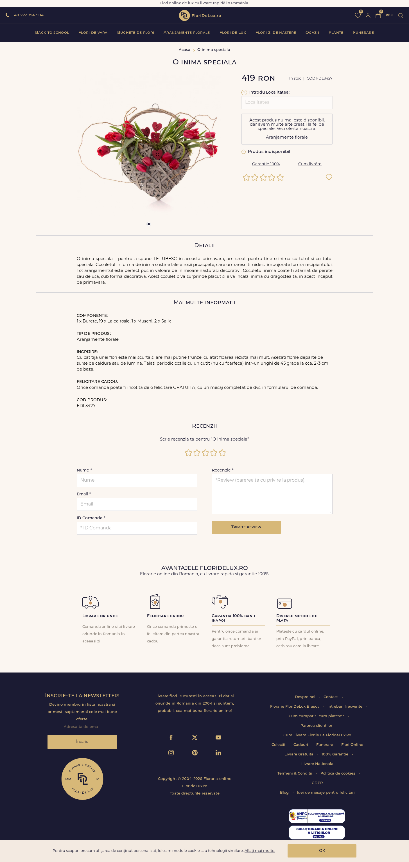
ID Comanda (91, 518)
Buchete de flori (135, 33)
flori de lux (200, 15)
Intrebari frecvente (345, 706)
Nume (84, 470)
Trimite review (246, 527)
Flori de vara (93, 33)
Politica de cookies (338, 773)
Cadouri (301, 745)
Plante (336, 33)
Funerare (363, 33)
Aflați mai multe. (260, 851)
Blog (285, 793)
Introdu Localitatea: (266, 93)
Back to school (52, 33)
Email (84, 494)
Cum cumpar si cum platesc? (317, 716)
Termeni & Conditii (295, 773)
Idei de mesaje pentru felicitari (326, 793)
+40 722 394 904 (28, 15)
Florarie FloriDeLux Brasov (295, 706)
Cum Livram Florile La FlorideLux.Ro (317, 735)
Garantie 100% (266, 164)
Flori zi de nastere (276, 33)
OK (322, 851)
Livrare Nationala (317, 764)
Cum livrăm (310, 164)
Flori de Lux (233, 33)
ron (389, 15)
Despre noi (306, 697)
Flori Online (352, 745)
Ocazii (312, 33)
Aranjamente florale (187, 33)
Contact (331, 697)
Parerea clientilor (316, 726)
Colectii (279, 745)
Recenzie (223, 470)
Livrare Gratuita (299, 754)
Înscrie (82, 742)
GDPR (317, 783)
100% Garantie (335, 754)
